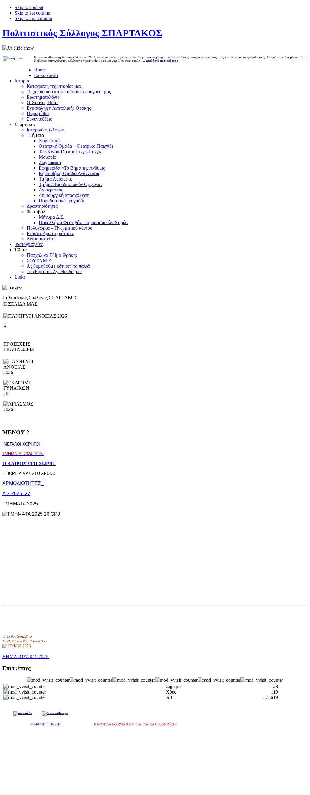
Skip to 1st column (32, 12)
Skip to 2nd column (33, 18)
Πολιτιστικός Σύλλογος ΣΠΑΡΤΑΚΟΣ (82, 33)
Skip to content (29, 7)
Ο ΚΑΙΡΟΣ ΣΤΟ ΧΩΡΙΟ (29, 463)
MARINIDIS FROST (45, 724)
